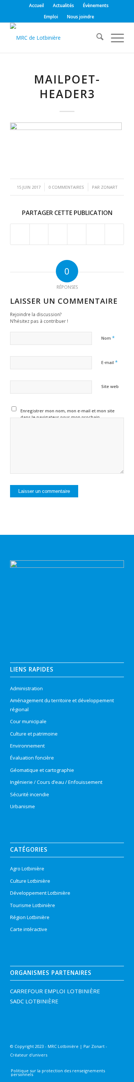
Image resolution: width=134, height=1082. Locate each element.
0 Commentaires (66, 187)
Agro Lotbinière (27, 868)
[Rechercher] (96, 38)
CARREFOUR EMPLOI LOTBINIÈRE (55, 991)
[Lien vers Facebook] (71, 1064)
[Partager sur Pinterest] (76, 234)
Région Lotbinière (30, 917)
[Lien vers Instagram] (83, 1064)
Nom (108, 337)
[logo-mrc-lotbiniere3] (55, 38)
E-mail (109, 362)
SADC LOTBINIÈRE (34, 1001)
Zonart (109, 187)
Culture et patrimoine (34, 733)
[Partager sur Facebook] (19, 234)
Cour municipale (28, 721)
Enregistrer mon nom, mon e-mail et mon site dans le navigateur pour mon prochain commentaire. (67, 417)
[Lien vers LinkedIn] (94, 1064)
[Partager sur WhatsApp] (57, 234)
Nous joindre (80, 16)
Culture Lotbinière (30, 881)
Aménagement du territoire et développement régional (62, 704)
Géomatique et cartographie (42, 770)
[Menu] (113, 38)
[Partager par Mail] (114, 234)
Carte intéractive (28, 929)
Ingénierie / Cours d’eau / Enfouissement (56, 782)
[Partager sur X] (39, 234)
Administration (26, 688)
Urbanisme (22, 806)
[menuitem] (36, 5)
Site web (110, 386)
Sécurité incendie (29, 794)
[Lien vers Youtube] (105, 1064)
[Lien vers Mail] (116, 1064)
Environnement (27, 745)
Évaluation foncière (32, 757)
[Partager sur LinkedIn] (95, 234)
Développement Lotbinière (40, 892)
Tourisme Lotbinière (32, 905)
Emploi (51, 16)
